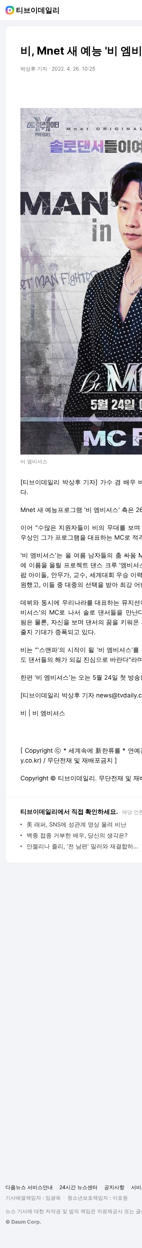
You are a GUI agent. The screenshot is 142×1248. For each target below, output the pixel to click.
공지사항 (114, 1187)
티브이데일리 (38, 10)
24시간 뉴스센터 (78, 1187)
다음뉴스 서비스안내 (29, 1187)
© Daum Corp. (23, 1222)
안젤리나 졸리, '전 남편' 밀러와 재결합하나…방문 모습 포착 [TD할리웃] (84, 846)
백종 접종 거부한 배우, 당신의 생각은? (77, 835)
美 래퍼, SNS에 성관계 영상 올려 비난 (76, 824)
